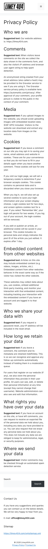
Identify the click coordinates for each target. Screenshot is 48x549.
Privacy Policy (18, 545)
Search (7, 479)
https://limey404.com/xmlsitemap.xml (22, 533)
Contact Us (31, 545)
